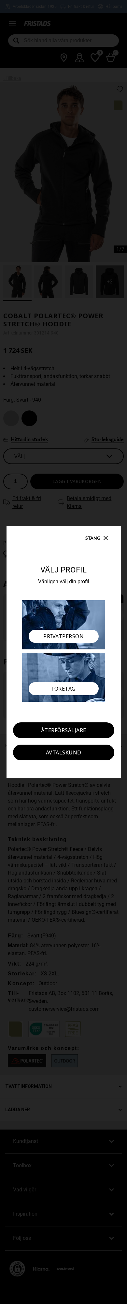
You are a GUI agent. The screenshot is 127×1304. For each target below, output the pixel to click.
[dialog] (63, 652)
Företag (63, 688)
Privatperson (63, 636)
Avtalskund (63, 752)
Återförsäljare (63, 730)
